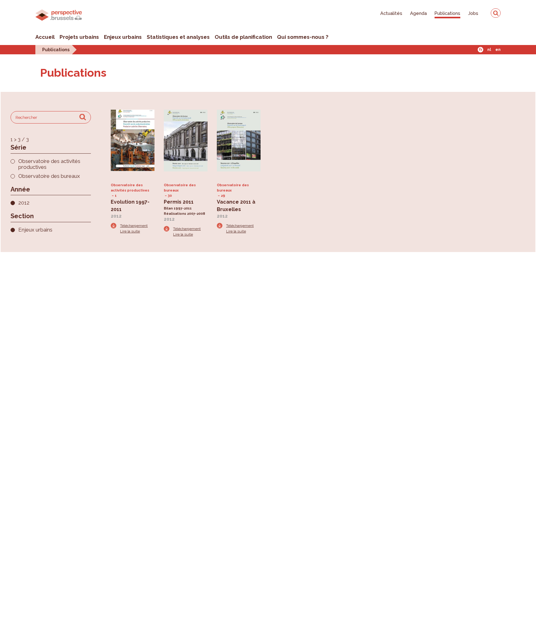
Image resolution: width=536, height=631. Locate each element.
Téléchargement (134, 225)
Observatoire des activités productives (49, 164)
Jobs (473, 13)
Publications (447, 13)
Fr (480, 49)
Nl (489, 49)
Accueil (45, 37)
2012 (23, 203)
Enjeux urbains (123, 37)
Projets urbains (79, 37)
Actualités (391, 13)
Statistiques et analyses (178, 37)
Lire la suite (130, 231)
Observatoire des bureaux (49, 176)
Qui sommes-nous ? (302, 37)
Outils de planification (243, 37)
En (498, 49)
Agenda (418, 13)
